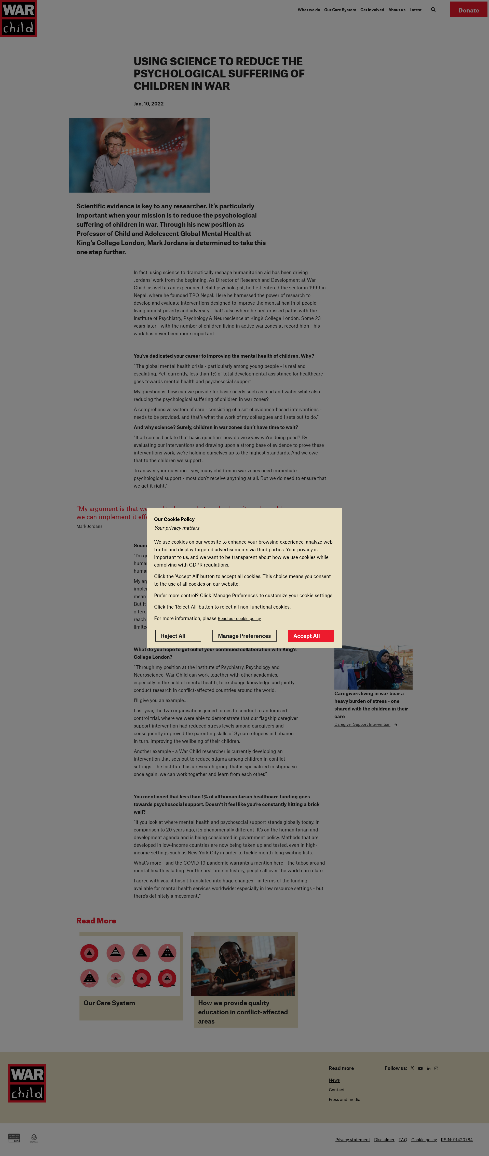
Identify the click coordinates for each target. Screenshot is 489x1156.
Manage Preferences (244, 636)
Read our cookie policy (239, 618)
